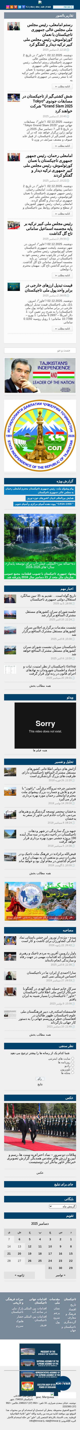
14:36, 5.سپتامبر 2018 (61, 845)
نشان (57, 1308)
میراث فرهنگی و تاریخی (14, 1300)
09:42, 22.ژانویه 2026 (62, 945)
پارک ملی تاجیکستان (17, 1310)
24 (50, 1260)
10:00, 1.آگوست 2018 (61, 865)
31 (50, 1268)
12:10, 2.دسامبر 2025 (56, 49)
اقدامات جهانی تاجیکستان (38, 1300)
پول (58, 1322)
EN (37, 7)
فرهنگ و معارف (71, 1315)
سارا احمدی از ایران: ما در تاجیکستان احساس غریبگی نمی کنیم (51, 974)
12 (29, 1246)
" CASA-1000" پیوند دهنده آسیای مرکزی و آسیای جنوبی (44, 504)
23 (60, 1260)
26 (29, 1260)
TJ (27, 7)
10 (50, 1246)
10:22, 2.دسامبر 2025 (56, 180)
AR (42, 7)
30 (60, 1268)
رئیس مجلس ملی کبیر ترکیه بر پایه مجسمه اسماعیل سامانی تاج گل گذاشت (48, 228)
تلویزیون (65, 1069)
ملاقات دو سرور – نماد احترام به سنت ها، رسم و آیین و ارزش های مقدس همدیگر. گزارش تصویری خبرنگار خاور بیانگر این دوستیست (41, 1158)
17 (50, 1253)
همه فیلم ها (40, 750)
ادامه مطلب (63, 86)
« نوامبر (60, 1275)
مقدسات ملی (54, 1300)
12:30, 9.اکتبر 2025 (63, 964)
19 (29, 1253)
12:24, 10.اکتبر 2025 (62, 619)
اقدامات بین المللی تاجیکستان (35, 1318)
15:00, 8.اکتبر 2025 (63, 639)
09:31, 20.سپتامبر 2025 (60, 677)
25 (40, 1260)
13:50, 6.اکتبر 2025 (63, 658)
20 (19, 1253)
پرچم (57, 1312)
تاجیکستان (70, 1299)
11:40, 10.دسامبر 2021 (61, 1026)
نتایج (40, 1084)
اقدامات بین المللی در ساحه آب (35, 1310)
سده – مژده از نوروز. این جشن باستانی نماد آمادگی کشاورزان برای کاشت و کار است (47, 939)
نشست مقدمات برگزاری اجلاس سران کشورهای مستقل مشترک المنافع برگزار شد (49, 631)
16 (60, 1253)
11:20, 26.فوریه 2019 (62, 780)
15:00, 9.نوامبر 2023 (62, 1003)
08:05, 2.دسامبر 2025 (56, 295)
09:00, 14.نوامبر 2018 (61, 803)
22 (70, 1260)
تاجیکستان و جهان (69, 1328)
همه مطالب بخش (39, 685)
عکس (40, 1172)
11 (40, 1246)
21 (9, 1253)
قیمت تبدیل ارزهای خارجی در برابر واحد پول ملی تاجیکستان (48, 288)
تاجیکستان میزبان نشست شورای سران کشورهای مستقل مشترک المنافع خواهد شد (49, 650)
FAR (48, 7)
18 (40, 1253)
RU (32, 7)
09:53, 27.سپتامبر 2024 (60, 980)
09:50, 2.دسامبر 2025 (56, 238)
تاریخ (73, 1304)
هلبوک (19, 1321)
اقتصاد (72, 1309)
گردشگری (70, 1322)
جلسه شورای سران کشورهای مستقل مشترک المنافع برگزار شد (50, 613)
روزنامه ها (64, 1062)
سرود (56, 1317)
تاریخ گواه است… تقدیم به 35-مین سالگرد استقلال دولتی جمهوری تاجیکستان (48, 597)
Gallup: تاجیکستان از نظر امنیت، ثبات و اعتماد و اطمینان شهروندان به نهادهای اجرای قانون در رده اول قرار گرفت (49, 669)
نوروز (43, 1324)
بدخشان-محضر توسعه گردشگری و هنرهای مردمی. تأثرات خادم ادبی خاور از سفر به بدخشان (47, 815)
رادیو (67, 1065)
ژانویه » (19, 1275)
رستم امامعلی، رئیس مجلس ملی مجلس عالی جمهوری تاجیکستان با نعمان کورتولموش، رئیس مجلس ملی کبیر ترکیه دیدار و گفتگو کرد (48, 34)
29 (70, 1268)
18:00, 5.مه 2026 (64, 603)
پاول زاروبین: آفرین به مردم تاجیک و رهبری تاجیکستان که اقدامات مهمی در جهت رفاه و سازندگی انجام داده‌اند (47, 956)
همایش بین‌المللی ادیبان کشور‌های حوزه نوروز (50, 498)
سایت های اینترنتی (59, 1058)
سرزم (19, 1325)
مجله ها (65, 1073)
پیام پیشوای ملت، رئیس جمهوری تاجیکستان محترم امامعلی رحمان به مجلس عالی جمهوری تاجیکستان (39, 490)
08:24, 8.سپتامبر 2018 (61, 822)
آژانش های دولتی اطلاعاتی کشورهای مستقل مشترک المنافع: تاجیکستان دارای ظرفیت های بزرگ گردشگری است (49, 772)
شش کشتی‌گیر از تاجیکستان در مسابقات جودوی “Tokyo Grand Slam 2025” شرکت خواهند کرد (47, 103)
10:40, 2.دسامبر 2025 (56, 116)
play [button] (59, 7)
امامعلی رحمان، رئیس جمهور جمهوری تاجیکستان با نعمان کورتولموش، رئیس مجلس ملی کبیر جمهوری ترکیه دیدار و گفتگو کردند (48, 165)
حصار (20, 1316)
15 (70, 1253)
